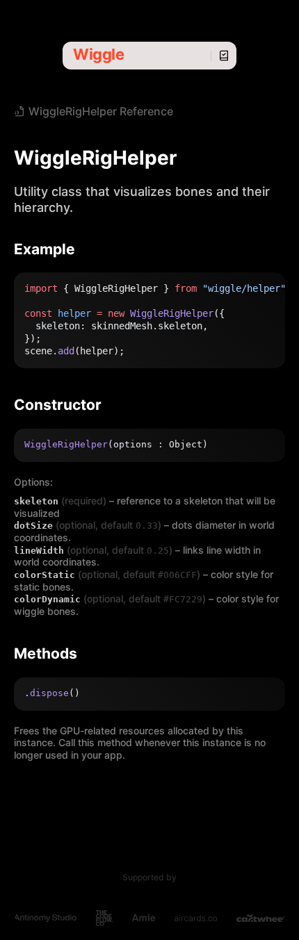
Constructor (58, 404)
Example (44, 249)
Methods (45, 653)
